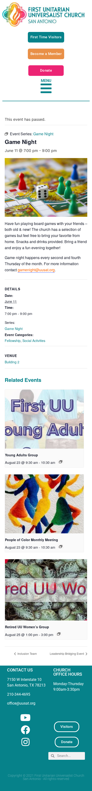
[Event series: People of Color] (60, 546)
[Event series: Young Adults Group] (60, 461)
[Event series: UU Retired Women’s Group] (58, 633)
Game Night (14, 328)
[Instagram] (25, 742)
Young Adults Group (21, 455)
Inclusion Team (27, 653)
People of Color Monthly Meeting (31, 539)
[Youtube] (25, 717)
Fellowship (13, 340)
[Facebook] (25, 729)
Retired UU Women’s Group (27, 626)
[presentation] (44, 419)
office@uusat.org (21, 703)
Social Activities (33, 340)
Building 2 (12, 362)
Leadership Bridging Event (67, 653)
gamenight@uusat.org (36, 269)
